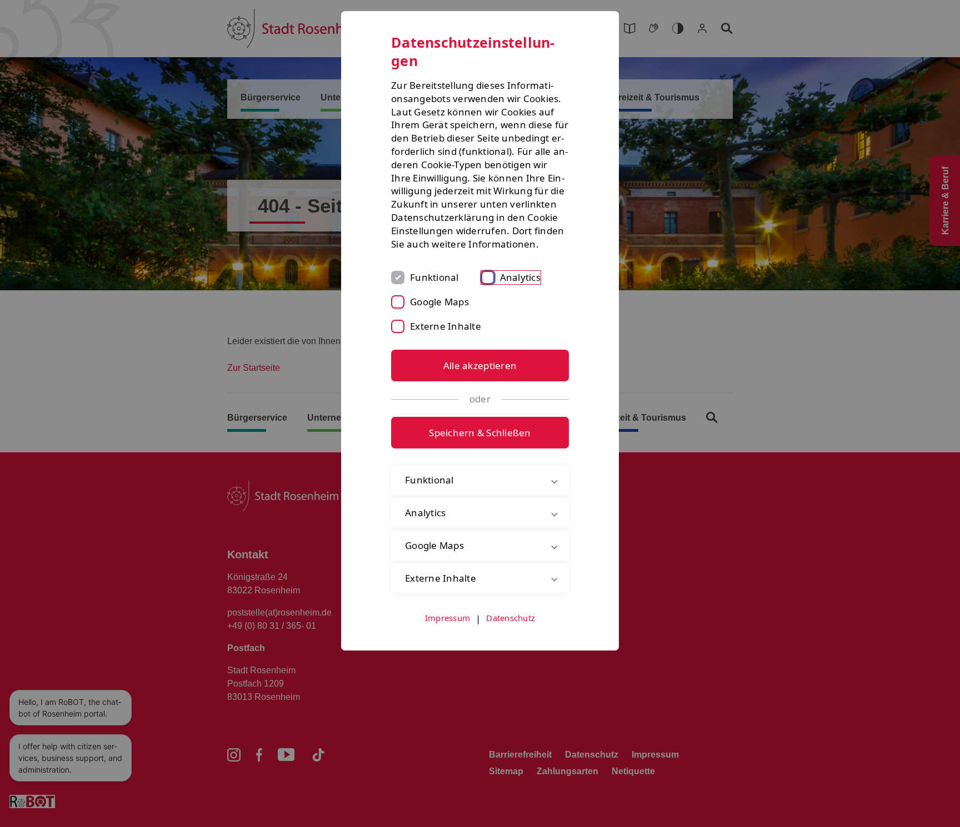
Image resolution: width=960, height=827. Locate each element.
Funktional (434, 277)
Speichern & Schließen (480, 432)
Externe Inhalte (445, 326)
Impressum (447, 617)
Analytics (520, 277)
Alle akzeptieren (480, 365)
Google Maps (439, 301)
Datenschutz (510, 617)
